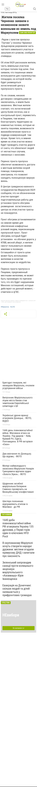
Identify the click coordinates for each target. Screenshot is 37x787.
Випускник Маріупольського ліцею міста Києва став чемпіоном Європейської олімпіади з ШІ (17, 401)
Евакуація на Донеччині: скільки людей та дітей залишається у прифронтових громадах (17, 590)
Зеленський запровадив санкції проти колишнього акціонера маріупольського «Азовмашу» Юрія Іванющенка (17, 571)
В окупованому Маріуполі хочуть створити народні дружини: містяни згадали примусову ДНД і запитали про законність (18, 549)
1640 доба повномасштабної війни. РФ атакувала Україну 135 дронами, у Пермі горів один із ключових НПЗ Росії (18, 528)
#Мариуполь (5, 307)
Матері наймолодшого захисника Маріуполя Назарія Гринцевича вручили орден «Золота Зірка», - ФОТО (18, 470)
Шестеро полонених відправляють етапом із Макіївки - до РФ (15, 504)
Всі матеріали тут (18, 628)
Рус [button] (7, 9)
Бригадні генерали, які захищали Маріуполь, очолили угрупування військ (18, 385)
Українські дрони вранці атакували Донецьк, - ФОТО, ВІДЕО (17, 418)
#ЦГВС (12, 307)
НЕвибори (10, 615)
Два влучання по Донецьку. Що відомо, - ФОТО (17, 455)
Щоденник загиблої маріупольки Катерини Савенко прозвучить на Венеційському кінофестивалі (18, 487)
